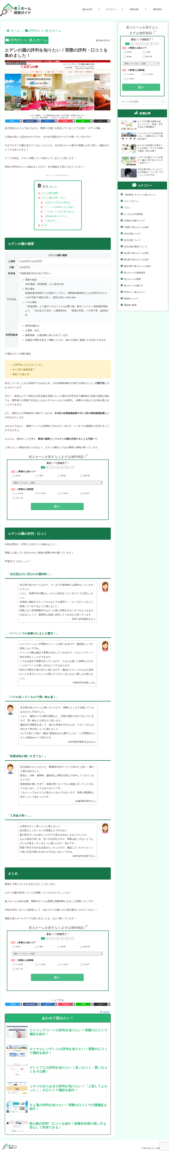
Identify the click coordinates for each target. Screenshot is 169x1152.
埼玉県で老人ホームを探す (136, 253)
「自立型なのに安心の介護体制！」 (58, 202)
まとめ (44, 225)
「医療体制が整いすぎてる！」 (56, 216)
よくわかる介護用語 (133, 214)
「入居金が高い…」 (52, 221)
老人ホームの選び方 (133, 285)
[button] (162, 101)
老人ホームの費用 (132, 279)
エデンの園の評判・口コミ (53, 198)
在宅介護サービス (132, 234)
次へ (57, 506)
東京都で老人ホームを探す (136, 259)
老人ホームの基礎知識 (134, 273)
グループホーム (131, 201)
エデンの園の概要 (49, 193)
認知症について (131, 298)
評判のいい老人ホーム (28, 40)
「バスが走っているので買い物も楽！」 (60, 211)
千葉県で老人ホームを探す (136, 227)
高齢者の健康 (130, 305)
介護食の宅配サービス (134, 220)
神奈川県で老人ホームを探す (137, 266)
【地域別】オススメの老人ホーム (140, 195)
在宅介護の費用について (135, 246)
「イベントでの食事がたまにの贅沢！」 (60, 207)
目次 (45, 186)
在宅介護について (132, 240)
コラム (127, 208)
